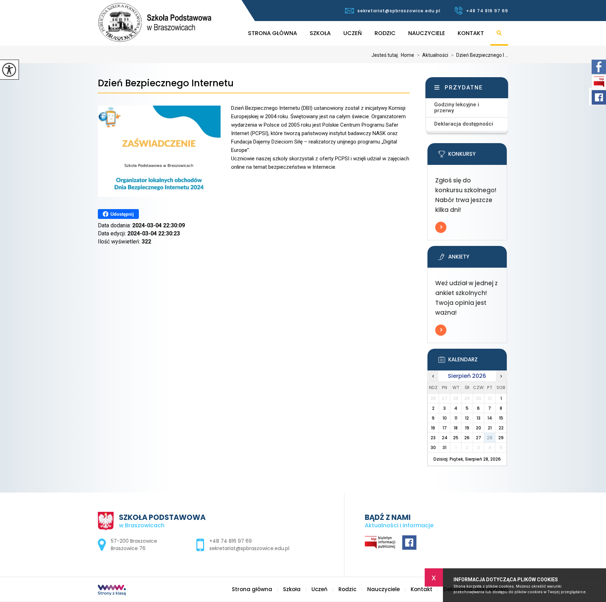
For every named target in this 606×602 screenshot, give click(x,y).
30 (433, 447)
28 (489, 438)
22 (501, 428)
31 (444, 447)
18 (456, 428)
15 (501, 418)
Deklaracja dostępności (463, 124)
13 (478, 418)
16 (433, 428)
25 (455, 438)
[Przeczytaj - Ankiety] (478, 259)
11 (455, 418)
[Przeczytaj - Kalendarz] (478, 361)
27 (478, 438)
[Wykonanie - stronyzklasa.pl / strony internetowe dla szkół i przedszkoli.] (112, 591)
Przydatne (464, 87)
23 (433, 438)
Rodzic (385, 33)
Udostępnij (122, 214)
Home (407, 55)
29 (501, 438)
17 (445, 428)
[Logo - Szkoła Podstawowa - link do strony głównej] (183, 22)
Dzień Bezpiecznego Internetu (166, 83)
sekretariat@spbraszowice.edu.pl (398, 11)
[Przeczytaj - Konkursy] (478, 156)
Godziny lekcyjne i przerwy (456, 107)
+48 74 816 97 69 (487, 11)
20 (478, 428)
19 (467, 428)
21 (490, 428)
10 (445, 418)
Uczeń (352, 33)
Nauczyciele (426, 33)
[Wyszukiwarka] (499, 33)
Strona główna (272, 33)
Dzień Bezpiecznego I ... (479, 55)
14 (489, 418)
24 (444, 438)
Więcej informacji (440, 227)
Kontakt (471, 33)
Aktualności (432, 55)
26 (467, 438)
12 (467, 418)
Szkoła (320, 33)
